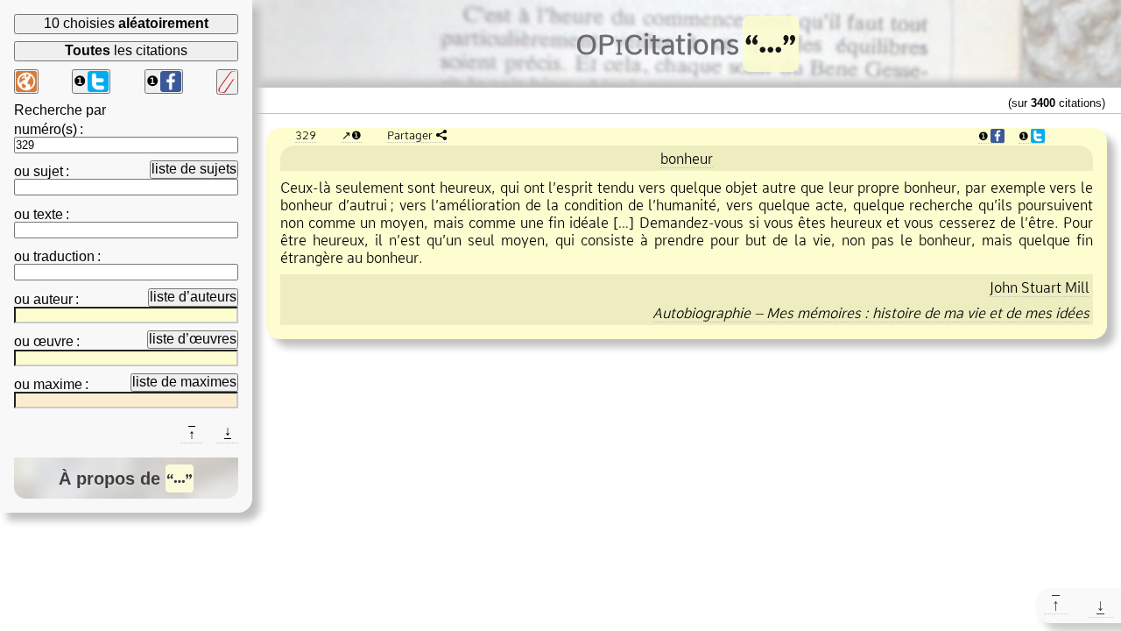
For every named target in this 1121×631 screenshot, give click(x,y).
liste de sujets (194, 168)
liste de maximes (184, 381)
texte (48, 214)
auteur (53, 299)
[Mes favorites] (227, 82)
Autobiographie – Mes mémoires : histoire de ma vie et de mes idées (870, 313)
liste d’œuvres (192, 338)
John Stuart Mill (1039, 287)
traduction (64, 256)
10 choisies (126, 23)
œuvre (53, 341)
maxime (57, 384)
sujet (48, 171)
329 (305, 135)
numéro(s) (45, 129)
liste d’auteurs (193, 296)
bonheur (686, 158)
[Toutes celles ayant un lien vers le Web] (26, 81)
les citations (126, 50)
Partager (410, 135)
